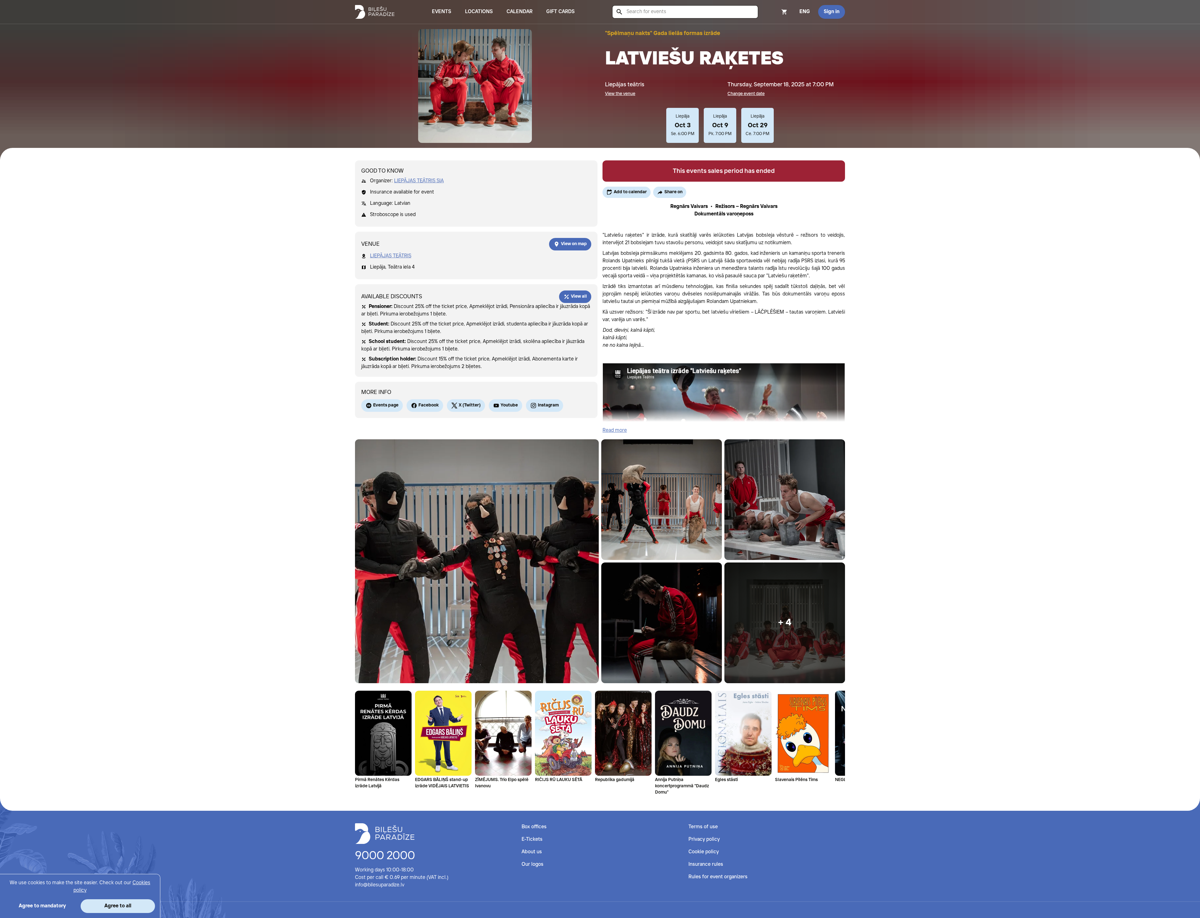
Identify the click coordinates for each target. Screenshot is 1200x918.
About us (532, 852)
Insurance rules (705, 864)
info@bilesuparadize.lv (379, 885)
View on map (574, 244)
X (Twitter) (470, 405)
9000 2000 (385, 856)
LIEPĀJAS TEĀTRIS (390, 256)
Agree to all (117, 906)
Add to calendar (630, 192)
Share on (673, 192)
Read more (614, 430)
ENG (804, 11)
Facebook (428, 405)
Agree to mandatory (42, 906)
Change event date (746, 94)
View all (579, 296)
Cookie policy (703, 852)
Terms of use (703, 827)
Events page (385, 405)
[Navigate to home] (384, 833)
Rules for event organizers (718, 877)
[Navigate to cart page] (776, 12)
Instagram (548, 405)
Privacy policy (704, 839)
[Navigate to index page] (374, 12)
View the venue (620, 94)
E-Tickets (532, 839)
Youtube (509, 405)
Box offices (534, 827)
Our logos (532, 864)
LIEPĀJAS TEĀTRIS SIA (419, 181)
